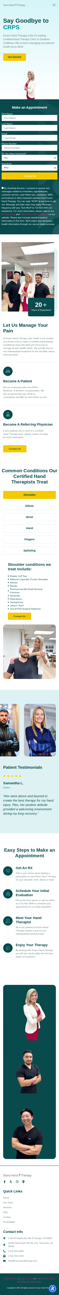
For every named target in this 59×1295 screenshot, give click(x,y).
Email (4, 134)
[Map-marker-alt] (23, 1181)
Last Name (7, 124)
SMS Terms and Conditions (34, 214)
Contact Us (15, 449)
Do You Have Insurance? (14, 153)
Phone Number (9, 144)
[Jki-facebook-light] (4, 1181)
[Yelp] (10, 1181)
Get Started (14, 57)
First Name (7, 114)
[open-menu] (54, 5)
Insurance (6, 163)
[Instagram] (17, 1181)
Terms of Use (27, 1278)
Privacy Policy (8, 214)
